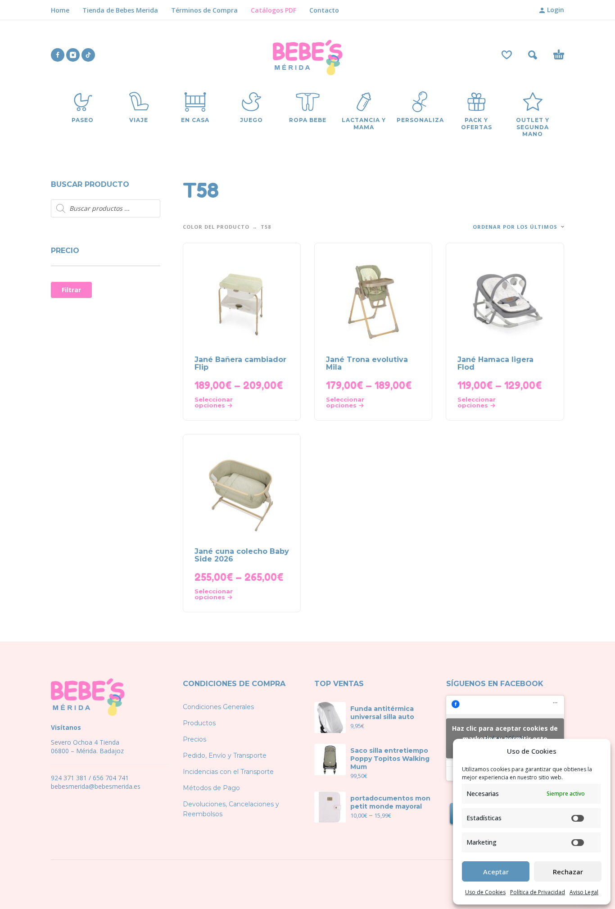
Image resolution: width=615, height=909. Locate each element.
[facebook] (57, 55)
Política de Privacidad (537, 892)
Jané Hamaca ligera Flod (495, 363)
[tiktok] (88, 55)
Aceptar (496, 871)
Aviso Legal (584, 892)
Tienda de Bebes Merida (120, 10)
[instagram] (73, 55)
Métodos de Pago (211, 788)
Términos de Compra (204, 10)
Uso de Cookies (485, 892)
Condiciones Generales (218, 707)
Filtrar (71, 289)
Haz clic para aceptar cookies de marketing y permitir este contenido (505, 738)
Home (60, 10)
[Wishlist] (507, 54)
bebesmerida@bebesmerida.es (95, 786)
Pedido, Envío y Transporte (225, 755)
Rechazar (568, 871)
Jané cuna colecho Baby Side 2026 (241, 555)
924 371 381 (69, 777)
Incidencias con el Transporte (228, 772)
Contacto (324, 10)
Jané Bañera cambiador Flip (240, 363)
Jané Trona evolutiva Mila (367, 363)
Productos (199, 723)
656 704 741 (111, 777)
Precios (194, 739)
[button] (532, 54)
